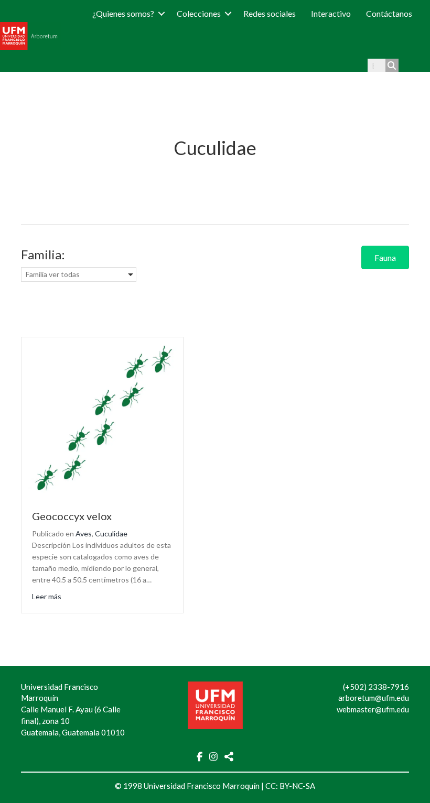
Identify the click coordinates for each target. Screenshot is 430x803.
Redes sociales (269, 13)
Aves (84, 533)
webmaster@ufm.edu (373, 709)
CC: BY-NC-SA (290, 785)
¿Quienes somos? (123, 13)
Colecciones (199, 13)
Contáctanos (389, 13)
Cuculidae (111, 533)
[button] (161, 13)
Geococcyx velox (72, 516)
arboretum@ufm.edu (373, 697)
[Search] (392, 65)
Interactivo (331, 13)
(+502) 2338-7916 (376, 686)
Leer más (46, 596)
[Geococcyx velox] (102, 416)
